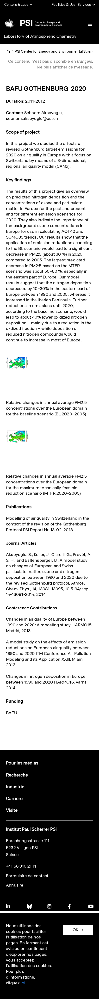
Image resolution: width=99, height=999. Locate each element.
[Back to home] (32, 23)
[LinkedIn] (8, 906)
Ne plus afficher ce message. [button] (65, 67)
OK (75, 929)
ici (23, 982)
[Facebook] (70, 906)
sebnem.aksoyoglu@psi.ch (32, 118)
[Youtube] (90, 906)
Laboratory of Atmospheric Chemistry (40, 36)
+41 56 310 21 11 (21, 866)
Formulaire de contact (27, 875)
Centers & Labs (16, 4)
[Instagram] (49, 906)
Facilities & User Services (71, 4)
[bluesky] (29, 906)
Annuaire (15, 885)
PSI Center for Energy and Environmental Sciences (57, 51)
